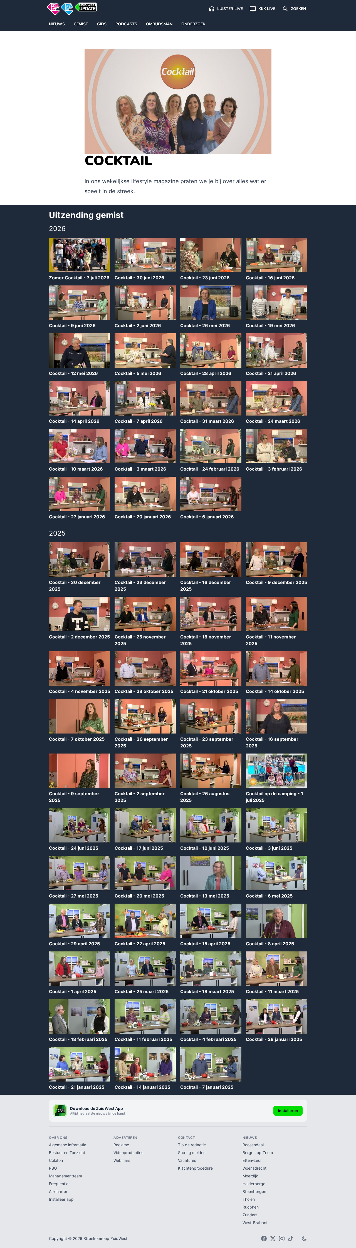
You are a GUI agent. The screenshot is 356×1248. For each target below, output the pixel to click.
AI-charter (58, 1191)
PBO (53, 1168)
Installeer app (61, 1199)
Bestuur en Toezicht (67, 1152)
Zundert (250, 1214)
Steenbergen (254, 1191)
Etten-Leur (252, 1160)
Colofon (56, 1160)
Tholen (249, 1199)
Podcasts (126, 24)
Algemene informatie (67, 1144)
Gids (102, 24)
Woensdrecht (254, 1168)
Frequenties (59, 1183)
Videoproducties (128, 1152)
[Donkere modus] (304, 1238)
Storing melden (192, 1152)
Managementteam (65, 1176)
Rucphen (251, 1207)
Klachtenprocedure (195, 1168)
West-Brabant (255, 1222)
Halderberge (254, 1183)
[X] (273, 1238)
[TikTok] (290, 1238)
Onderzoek (193, 24)
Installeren (288, 1110)
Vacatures (187, 1160)
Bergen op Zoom (258, 1152)
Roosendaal (253, 1144)
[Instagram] (282, 1238)
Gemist (81, 24)
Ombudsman (159, 24)
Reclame (121, 1144)
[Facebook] (264, 1238)
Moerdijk (250, 1176)
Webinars (121, 1160)
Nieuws (57, 24)
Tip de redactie (192, 1144)
